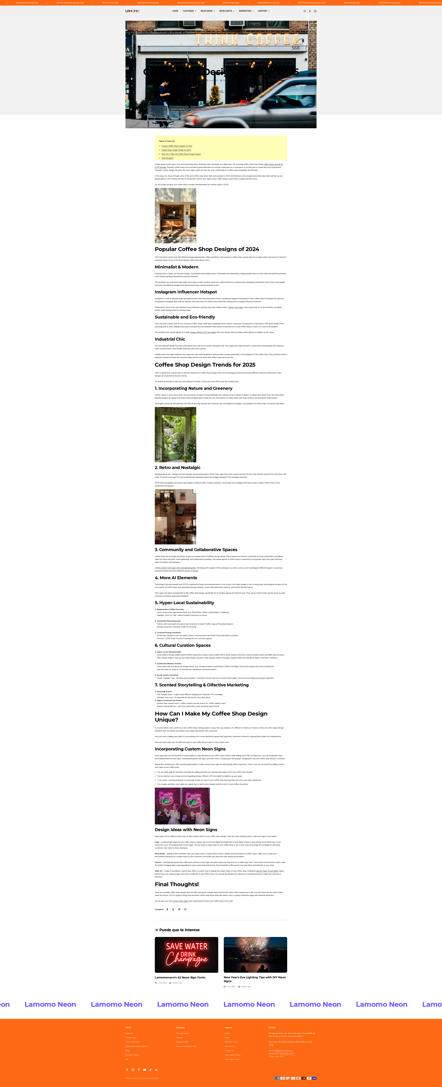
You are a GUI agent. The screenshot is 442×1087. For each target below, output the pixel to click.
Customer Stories (132, 1055)
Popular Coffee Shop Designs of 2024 (176, 146)
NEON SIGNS (206, 11)
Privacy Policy (131, 1037)
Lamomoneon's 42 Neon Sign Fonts (180, 977)
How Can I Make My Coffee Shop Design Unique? (181, 154)
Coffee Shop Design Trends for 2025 (176, 150)
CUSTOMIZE (188, 11)
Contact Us (229, 1050)
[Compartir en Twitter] (173, 909)
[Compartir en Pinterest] (179, 909)
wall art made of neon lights (267, 871)
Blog (127, 1050)
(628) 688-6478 (287, 1053)
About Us (129, 1033)
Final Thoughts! (167, 158)
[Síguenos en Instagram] (132, 1069)
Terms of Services (132, 1042)
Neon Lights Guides (232, 1055)
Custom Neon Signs (180, 901)
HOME (175, 11)
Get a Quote (230, 1046)
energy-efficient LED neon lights (203, 332)
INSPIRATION (245, 11)
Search (227, 1033)
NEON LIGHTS (225, 11)
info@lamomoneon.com (283, 1050)
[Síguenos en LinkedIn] (156, 1069)
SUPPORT (262, 11)
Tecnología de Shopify (150, 1078)
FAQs (227, 1037)
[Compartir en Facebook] (167, 909)
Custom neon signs (235, 307)
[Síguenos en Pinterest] (138, 1069)
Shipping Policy (182, 1042)
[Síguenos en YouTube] (144, 1069)
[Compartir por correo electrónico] (185, 909)
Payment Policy (182, 1033)
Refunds (179, 1037)
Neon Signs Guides (232, 1059)
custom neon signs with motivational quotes (178, 568)
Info (126, 1059)
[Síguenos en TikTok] (150, 1069)
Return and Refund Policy (186, 1046)
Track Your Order (231, 1042)
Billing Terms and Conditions (136, 1046)
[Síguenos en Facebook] (127, 1069)
